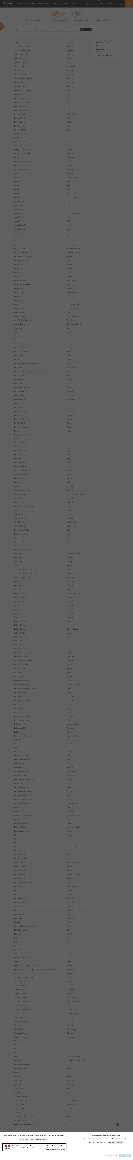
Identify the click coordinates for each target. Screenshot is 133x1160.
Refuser (112, 1142)
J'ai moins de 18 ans (26, 1139)
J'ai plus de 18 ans (41, 1139)
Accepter (120, 1142)
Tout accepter (125, 1155)
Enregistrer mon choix (110, 1155)
